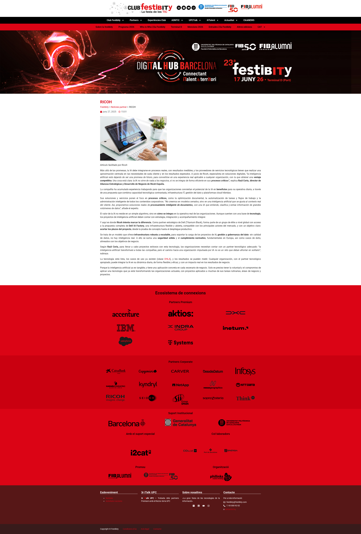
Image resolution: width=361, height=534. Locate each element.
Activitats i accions (114, 501)
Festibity (104, 107)
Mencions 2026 (195, 27)
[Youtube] (189, 8)
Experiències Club (157, 20)
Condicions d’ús (130, 529)
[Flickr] (184, 8)
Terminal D (176, 27)
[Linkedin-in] (179, 8)
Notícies (109, 498)
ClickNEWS (248, 20)
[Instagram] (193, 8)
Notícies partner (119, 107)
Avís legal (145, 529)
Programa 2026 (126, 27)
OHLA (167, 259)
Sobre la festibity (104, 27)
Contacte (157, 529)
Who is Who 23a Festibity (152, 27)
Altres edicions (244, 27)
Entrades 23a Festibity (220, 27)
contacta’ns (230, 509)
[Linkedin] (198, 506)
